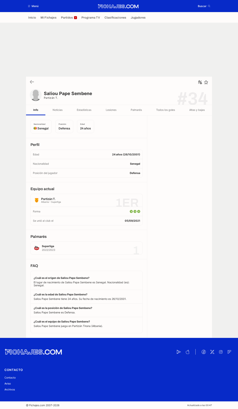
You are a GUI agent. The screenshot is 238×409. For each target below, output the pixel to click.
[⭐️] (206, 82)
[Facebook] (203, 352)
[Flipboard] (229, 352)
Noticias (57, 109)
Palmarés (136, 109)
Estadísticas (84, 109)
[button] (33, 6)
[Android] (179, 352)
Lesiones (111, 109)
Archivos (9, 389)
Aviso (7, 383)
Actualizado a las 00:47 (199, 405)
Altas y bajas (197, 109)
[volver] (32, 82)
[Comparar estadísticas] (200, 82)
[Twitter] (212, 352)
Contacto (10, 377)
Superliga (48, 246)
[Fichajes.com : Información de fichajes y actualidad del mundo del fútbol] (118, 6)
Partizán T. (51, 97)
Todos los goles (165, 109)
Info (35, 109)
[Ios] (187, 352)
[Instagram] (220, 352)
